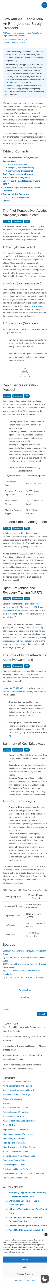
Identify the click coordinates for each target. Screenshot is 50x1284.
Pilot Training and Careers (14, 1165)
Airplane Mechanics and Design (16, 1094)
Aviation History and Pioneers (15, 1108)
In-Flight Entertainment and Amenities (19, 1156)
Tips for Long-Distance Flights (16, 1178)
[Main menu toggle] (44, 5)
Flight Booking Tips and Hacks (16, 1130)
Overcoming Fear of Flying (14, 1160)
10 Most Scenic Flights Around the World (28, 1226)
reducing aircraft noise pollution (18, 641)
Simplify (7, 221)
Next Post (25, 997)
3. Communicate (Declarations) (19, 171)
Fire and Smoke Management (16, 178)
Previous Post (25, 990)
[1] (24, 411)
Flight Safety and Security (14, 36)
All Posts (6, 33)
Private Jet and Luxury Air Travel (17, 1169)
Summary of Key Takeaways (16, 194)
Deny (25, 1267)
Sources (6, 201)
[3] (21, 570)
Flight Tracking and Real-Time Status (19, 1147)
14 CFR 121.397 (16, 688)
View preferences (25, 1274)
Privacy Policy (30, 1280)
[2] (29, 441)
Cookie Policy (19, 1280)
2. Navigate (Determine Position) (20, 168)
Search (6, 1010)
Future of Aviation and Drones (15, 1151)
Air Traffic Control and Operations (17, 1081)
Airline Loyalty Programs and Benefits (19, 1090)
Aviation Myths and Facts (14, 1116)
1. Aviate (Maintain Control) (17, 164)
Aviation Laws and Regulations (16, 1112)
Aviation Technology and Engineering (19, 1121)
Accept (25, 1259)
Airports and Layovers (12, 1099)
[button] (46, 1234)
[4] (10, 736)
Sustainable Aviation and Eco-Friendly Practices (23, 1173)
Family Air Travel (10, 1125)
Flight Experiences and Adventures (26, 33)
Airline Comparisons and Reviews (17, 1086)
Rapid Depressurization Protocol (18, 174)
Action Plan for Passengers (17, 197)
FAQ (27, 221)
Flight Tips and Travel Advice (15, 1143)
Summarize (17, 221)
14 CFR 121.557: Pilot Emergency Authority (24, 977)
